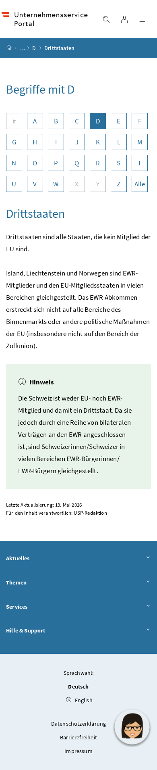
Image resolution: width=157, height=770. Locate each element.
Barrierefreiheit (78, 737)
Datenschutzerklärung (78, 723)
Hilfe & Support (25, 630)
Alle (139, 183)
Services (16, 606)
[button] (132, 727)
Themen (16, 582)
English (82, 700)
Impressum (78, 751)
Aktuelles (18, 558)
